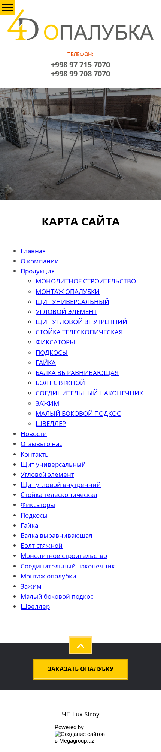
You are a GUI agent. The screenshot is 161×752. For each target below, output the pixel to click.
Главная (33, 250)
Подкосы (34, 515)
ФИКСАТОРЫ (55, 342)
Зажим (31, 586)
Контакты (35, 454)
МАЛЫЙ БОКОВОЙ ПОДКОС (78, 413)
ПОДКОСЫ (52, 352)
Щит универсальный (53, 464)
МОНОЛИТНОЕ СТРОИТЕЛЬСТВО (86, 281)
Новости (34, 433)
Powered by (69, 727)
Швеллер (35, 606)
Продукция (38, 271)
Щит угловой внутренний (61, 484)
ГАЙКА (46, 362)
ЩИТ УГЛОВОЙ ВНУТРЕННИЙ (81, 321)
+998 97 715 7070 (80, 64)
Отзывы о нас (41, 443)
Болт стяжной (42, 545)
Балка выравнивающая (56, 535)
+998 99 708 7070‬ (80, 73)
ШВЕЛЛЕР (51, 423)
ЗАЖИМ (47, 403)
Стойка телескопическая (59, 494)
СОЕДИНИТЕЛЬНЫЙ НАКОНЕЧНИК (89, 393)
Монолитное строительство (64, 555)
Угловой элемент (47, 474)
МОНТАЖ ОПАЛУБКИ (68, 291)
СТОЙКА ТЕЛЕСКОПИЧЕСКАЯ (79, 332)
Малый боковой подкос (57, 596)
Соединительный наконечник (68, 566)
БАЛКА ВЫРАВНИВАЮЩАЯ (77, 372)
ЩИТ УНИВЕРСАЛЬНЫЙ (72, 301)
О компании (40, 261)
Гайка (29, 525)
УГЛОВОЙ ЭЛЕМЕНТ (66, 311)
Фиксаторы (38, 504)
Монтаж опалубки (48, 576)
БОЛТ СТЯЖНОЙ (60, 382)
